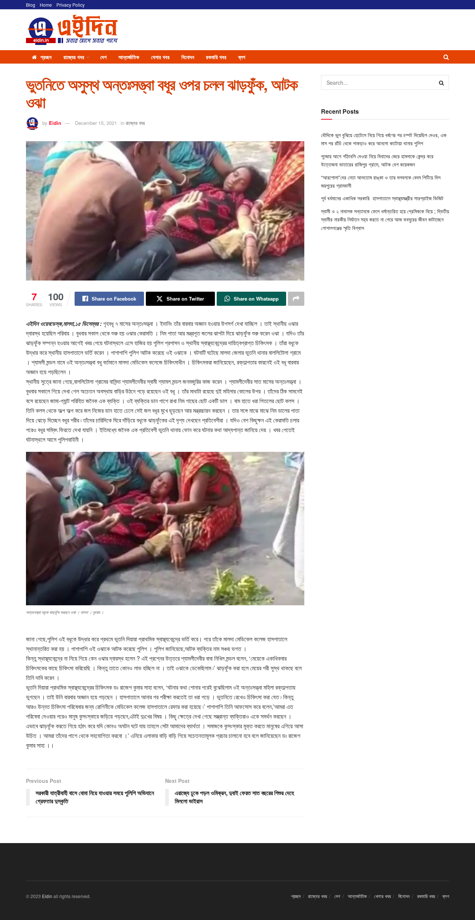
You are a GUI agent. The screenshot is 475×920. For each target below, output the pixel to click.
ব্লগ (241, 57)
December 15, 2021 (96, 122)
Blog (30, 4)
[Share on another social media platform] (296, 299)
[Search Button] (446, 57)
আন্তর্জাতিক (128, 57)
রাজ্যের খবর (73, 57)
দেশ (103, 57)
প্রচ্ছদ (46, 57)
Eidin (55, 122)
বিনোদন (187, 57)
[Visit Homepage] (72, 30)
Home (46, 4)
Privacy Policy (70, 4)
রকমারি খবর (216, 57)
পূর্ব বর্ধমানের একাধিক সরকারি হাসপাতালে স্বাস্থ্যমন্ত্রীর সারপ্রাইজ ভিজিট (383, 198)
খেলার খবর (160, 57)
